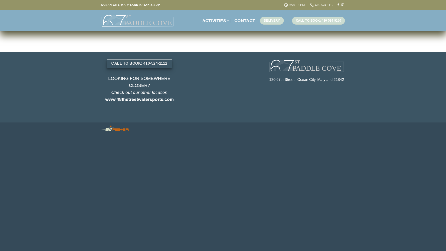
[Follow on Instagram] (342, 5)
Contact (244, 20)
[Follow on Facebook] (338, 5)
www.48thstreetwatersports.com (139, 99)
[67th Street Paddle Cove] (137, 20)
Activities (214, 20)
